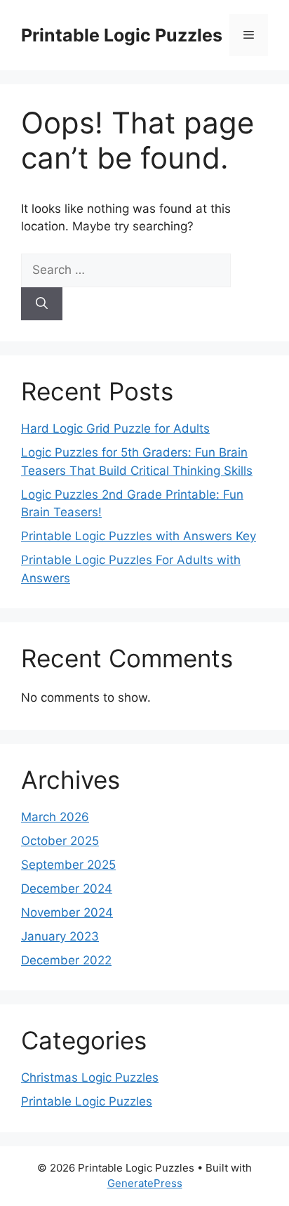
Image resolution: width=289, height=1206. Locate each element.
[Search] (41, 304)
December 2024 (66, 888)
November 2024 (67, 912)
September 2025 (68, 865)
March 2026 (55, 817)
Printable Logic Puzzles (121, 35)
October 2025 (60, 841)
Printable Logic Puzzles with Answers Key (138, 536)
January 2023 (60, 936)
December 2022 (66, 960)
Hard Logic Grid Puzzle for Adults (115, 428)
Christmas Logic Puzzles (90, 1077)
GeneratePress (144, 1183)
